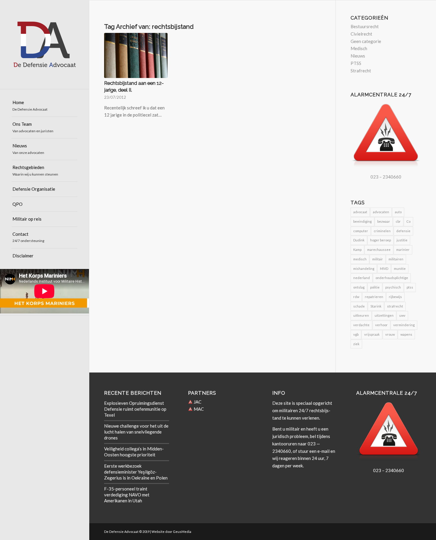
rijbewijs (395, 297)
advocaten (381, 212)
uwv (402, 315)
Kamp (357, 249)
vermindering (404, 325)
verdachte (361, 325)
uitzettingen (384, 315)
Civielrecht (361, 33)
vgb (356, 334)
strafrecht (395, 306)
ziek (356, 344)
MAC (198, 409)
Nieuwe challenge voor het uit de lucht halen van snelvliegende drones (136, 431)
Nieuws (358, 55)
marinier (403, 249)
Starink (375, 306)
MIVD (384, 268)
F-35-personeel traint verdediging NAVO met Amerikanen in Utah (126, 494)
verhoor (381, 325)
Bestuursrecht (365, 26)
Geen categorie (366, 41)
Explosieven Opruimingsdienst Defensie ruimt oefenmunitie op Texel (135, 409)
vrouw (390, 334)
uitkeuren (361, 315)
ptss (410, 287)
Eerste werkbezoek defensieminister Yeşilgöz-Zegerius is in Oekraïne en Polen (136, 471)
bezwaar (383, 221)
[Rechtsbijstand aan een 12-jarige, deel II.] (136, 55)
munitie (400, 268)
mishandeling (363, 268)
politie (375, 287)
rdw (356, 297)
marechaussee (379, 249)
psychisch (393, 287)
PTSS (356, 63)
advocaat (360, 212)
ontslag (359, 287)
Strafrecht (361, 70)
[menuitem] (44, 106)
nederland (361, 278)
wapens (406, 334)
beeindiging (362, 221)
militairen (396, 259)
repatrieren (374, 297)
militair (377, 259)
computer (360, 231)
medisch (360, 259)
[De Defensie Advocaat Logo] (44, 44)
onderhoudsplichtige (391, 278)
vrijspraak (372, 334)
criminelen (382, 231)
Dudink (359, 240)
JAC (197, 401)
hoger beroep (380, 240)
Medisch (359, 48)
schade (359, 306)
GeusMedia (182, 531)
